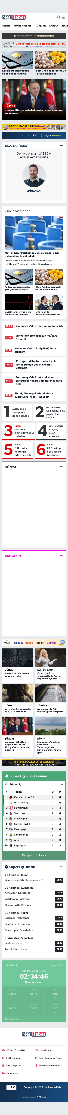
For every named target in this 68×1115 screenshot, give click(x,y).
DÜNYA (53, 25)
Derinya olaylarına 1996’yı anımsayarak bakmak (34, 155)
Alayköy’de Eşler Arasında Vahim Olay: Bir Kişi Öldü (56, 433)
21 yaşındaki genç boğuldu (20, 414)
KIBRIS (6, 25)
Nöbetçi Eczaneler (15, 1050)
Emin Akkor (34, 191)
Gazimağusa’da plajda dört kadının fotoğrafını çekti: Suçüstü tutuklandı (55, 414)
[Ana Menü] (63, 17)
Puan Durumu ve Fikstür (51, 1058)
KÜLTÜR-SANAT (46, 670)
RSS (13, 1087)
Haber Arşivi (12, 1073)
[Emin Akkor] (34, 175)
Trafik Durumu (13, 1058)
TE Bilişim (41, 1097)
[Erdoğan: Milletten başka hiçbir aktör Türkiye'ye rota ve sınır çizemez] (17, 726)
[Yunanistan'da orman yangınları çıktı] (17, 657)
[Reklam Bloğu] (34, 36)
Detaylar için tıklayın (34, 855)
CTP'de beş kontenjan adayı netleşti (23, 452)
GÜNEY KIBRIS (22, 25)
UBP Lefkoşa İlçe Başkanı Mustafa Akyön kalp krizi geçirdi (54, 452)
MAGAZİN (13, 556)
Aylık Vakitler (13, 1019)
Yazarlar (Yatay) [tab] (16, 145)
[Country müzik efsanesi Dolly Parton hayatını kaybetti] (50, 657)
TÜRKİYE (40, 25)
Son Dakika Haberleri (49, 1065)
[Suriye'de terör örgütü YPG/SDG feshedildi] (17, 693)
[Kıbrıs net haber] (14, 17)
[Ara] (58, 17)
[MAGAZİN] (61, 556)
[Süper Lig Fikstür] (61, 867)
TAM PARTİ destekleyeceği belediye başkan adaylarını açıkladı (24, 433)
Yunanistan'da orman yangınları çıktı (39, 326)
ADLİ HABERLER (53, 407)
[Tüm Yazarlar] (61, 145)
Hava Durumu (46, 1050)
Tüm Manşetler (13, 1065)
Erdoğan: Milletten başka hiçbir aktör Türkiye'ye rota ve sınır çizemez (36, 364)
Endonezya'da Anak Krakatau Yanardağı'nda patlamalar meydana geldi (39, 381)
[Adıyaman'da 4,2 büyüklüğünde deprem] (50, 693)
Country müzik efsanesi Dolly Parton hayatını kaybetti (49, 676)
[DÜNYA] (61, 467)
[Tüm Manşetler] (61, 211)
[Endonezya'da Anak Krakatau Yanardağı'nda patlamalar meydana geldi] (50, 726)
